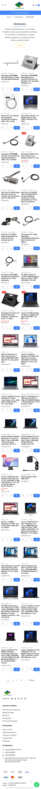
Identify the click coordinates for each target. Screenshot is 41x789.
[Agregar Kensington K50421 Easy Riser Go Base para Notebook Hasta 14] (36, 166)
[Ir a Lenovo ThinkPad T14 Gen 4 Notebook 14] (10, 383)
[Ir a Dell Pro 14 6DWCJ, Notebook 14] (10, 508)
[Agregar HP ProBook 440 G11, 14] (36, 128)
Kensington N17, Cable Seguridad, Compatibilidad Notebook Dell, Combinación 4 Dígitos (30, 238)
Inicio (9, 17)
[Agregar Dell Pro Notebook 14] (17, 370)
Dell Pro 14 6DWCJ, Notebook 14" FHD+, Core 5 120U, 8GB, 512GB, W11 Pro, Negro (10, 524)
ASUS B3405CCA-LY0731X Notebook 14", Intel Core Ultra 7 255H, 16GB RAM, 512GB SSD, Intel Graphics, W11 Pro (30, 440)
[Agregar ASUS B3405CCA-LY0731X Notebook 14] (36, 450)
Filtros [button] (20, 45)
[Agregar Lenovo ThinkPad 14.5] (17, 669)
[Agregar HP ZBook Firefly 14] (36, 287)
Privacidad (7, 718)
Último (31, 680)
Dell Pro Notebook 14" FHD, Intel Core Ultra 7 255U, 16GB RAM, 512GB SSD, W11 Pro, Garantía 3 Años (10, 358)
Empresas (6, 741)
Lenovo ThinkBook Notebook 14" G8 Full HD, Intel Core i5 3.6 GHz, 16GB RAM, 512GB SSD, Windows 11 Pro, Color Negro (30, 358)
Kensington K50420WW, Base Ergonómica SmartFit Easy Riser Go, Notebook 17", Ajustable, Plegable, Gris (29, 79)
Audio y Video (8, 730)
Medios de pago (8, 713)
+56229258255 (10, 752)
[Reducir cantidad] (3, 89)
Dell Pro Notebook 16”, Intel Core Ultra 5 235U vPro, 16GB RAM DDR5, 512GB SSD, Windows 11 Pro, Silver (29, 569)
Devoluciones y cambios (11, 710)
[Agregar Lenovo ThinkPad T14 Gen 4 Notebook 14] (17, 410)
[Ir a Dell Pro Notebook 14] (10, 341)
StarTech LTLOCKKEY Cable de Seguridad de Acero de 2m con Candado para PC (9, 237)
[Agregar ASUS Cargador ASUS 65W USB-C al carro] (36, 495)
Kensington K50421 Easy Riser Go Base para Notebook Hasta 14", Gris (30, 156)
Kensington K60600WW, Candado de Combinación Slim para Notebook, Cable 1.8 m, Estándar (10, 156)
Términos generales (10, 721)
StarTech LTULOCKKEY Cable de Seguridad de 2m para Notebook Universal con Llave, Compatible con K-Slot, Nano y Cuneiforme (29, 197)
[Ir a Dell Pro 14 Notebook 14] (30, 383)
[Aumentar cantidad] (11, 89)
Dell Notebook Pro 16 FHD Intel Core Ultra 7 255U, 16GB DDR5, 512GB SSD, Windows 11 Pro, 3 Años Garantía (10, 569)
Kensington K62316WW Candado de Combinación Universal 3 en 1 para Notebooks (10, 277)
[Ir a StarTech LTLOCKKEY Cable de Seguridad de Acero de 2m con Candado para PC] (10, 221)
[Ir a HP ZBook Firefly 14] (30, 261)
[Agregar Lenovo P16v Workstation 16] (36, 328)
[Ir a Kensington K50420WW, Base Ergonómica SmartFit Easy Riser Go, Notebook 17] (30, 62)
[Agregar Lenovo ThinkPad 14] (36, 623)
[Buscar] (5, 5)
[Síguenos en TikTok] (25, 699)
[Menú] (2, 5)
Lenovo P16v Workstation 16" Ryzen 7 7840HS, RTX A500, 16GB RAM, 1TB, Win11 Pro (30, 315)
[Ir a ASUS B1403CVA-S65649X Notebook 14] (10, 423)
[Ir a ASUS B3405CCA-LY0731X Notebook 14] (30, 423)
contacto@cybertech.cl (13, 750)
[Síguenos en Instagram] (12, 699)
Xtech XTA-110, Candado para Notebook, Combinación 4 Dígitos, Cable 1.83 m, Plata (10, 118)
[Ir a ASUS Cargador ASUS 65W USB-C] (30, 463)
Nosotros (6, 715)
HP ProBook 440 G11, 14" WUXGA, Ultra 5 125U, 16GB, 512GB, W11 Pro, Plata (30, 118)
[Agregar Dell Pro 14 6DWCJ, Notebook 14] (17, 539)
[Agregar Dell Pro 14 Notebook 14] (36, 410)
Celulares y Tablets (10, 735)
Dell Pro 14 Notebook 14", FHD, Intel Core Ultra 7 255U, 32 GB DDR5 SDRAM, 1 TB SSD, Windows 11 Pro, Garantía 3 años (30, 400)
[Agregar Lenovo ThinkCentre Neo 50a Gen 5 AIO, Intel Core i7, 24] (17, 495)
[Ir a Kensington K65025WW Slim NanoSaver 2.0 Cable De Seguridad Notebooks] (10, 62)
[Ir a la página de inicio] (19, 5)
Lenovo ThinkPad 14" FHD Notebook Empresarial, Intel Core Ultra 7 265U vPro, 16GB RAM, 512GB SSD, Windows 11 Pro (30, 609)
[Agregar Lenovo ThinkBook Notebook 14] (36, 370)
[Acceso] (33, 5)
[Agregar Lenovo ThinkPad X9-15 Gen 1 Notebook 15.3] (36, 539)
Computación (18, 17)
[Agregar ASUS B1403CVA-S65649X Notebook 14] (17, 450)
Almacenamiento (9, 732)
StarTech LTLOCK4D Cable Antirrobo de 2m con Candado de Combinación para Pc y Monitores (10, 195)
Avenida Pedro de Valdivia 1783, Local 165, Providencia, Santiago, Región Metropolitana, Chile (20, 760)
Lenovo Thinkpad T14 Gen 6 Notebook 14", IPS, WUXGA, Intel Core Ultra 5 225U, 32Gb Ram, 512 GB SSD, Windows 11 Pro (30, 653)
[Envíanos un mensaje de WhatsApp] (36, 784)
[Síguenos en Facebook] (15, 699)
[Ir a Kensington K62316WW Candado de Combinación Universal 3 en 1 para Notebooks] (10, 261)
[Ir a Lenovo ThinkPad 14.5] (10, 636)
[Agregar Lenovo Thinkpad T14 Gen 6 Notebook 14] (36, 669)
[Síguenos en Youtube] (22, 699)
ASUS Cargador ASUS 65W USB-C (28, 478)
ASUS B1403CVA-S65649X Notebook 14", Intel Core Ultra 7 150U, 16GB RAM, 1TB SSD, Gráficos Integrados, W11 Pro (10, 440)
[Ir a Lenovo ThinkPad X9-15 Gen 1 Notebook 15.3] (30, 508)
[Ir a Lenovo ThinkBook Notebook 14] (30, 341)
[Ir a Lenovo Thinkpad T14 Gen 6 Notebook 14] (30, 636)
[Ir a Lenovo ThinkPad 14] (30, 592)
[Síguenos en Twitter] (19, 699)
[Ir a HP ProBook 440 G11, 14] (30, 102)
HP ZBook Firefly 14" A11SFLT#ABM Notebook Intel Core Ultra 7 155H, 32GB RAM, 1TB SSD (30, 277)
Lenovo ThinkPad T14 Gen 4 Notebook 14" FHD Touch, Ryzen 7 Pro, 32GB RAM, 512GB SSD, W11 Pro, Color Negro (10, 400)
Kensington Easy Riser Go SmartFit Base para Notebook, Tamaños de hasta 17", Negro (10, 315)
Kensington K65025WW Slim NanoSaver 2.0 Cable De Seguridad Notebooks (10, 77)
